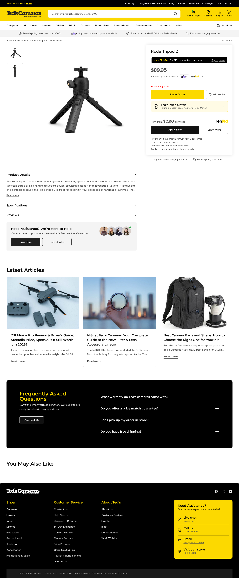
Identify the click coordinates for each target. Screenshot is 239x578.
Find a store (190, 552)
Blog (171, 3)
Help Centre (57, 242)
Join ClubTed (224, 3)
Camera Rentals (63, 538)
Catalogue (208, 3)
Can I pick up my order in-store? (124, 420)
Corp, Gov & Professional (152, 3)
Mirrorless (30, 25)
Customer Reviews (112, 515)
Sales (178, 25)
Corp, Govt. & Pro (64, 550)
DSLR (72, 25)
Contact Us (31, 420)
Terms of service (82, 573)
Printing (129, 3)
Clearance (163, 25)
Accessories (144, 25)
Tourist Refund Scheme (67, 555)
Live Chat (26, 242)
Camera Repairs (63, 532)
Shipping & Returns (65, 521)
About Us (107, 509)
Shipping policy (99, 573)
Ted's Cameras (34, 573)
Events (182, 3)
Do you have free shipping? (120, 431)
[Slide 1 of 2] (15, 53)
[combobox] (114, 14)
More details (187, 149)
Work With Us (109, 538)
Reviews (13, 215)
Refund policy (66, 573)
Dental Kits (60, 561)
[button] (217, 94)
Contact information (117, 573)
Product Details (18, 175)
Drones (85, 25)
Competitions (109, 532)
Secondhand (122, 25)
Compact (12, 25)
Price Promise (62, 544)
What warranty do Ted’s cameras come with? (134, 397)
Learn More (214, 129)
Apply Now (175, 129)
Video (60, 25)
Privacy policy (51, 573)
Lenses (46, 25)
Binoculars (102, 25)
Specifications (17, 205)
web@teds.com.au (194, 542)
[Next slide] (133, 100)
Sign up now (218, 60)
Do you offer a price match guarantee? (129, 408)
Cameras (12, 509)
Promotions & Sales (18, 555)
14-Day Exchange (64, 526)
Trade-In (194, 3)
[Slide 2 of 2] (15, 71)
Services (226, 25)
